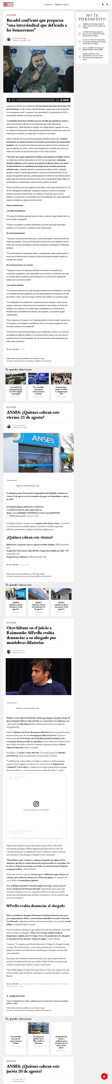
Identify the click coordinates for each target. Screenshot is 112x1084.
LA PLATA (59, 984)
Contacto (48, 4)
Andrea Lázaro (19, 651)
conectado (28, 361)
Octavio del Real (20, 425)
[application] (38, 100)
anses (21, 565)
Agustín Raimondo (25, 984)
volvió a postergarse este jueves (49, 718)
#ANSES (32, 513)
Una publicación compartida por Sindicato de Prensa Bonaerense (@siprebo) (36, 838)
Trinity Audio (27, 486)
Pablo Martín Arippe (20, 38)
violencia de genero (18, 986)
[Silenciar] (61, 100)
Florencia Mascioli (48, 984)
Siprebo (9, 986)
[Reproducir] (9, 100)
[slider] (66, 100)
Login (42, 358)
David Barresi (37, 984)
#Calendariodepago (15, 506)
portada (22, 349)
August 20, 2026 (32, 516)
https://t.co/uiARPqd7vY (18, 513)
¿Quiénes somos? (61, 4)
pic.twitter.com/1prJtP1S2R (48, 513)
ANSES (52, 493)
